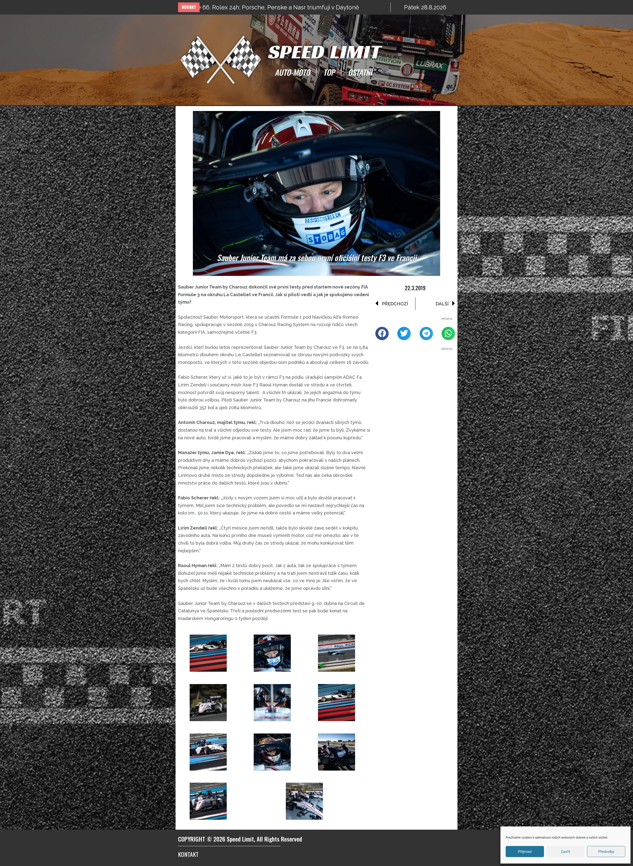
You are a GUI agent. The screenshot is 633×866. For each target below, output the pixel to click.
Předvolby (606, 851)
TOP (329, 72)
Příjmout (525, 851)
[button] (382, 333)
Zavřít (565, 851)
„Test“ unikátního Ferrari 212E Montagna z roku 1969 (273, 7)
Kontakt (188, 854)
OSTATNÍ (360, 72)
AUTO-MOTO (292, 72)
